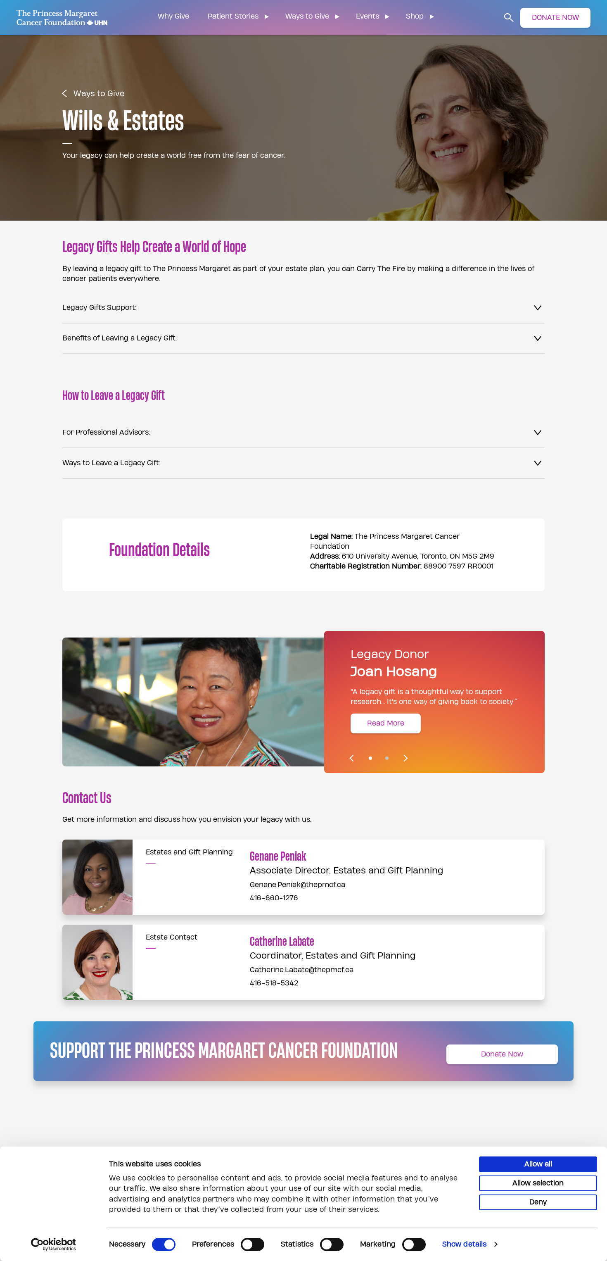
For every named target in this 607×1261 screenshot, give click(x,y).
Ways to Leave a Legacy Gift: (111, 462)
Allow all (538, 1164)
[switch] (252, 1244)
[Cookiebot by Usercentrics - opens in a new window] (53, 1244)
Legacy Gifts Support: (99, 307)
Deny (538, 1202)
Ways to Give (307, 16)
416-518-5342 (274, 983)
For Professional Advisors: (106, 432)
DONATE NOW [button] (555, 17)
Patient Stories (233, 16)
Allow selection (538, 1183)
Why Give (173, 16)
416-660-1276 (274, 898)
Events (367, 16)
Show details (464, 1244)
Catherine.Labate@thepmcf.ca (301, 969)
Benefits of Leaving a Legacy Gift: (119, 338)
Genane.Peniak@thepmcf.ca (297, 884)
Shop (415, 16)
